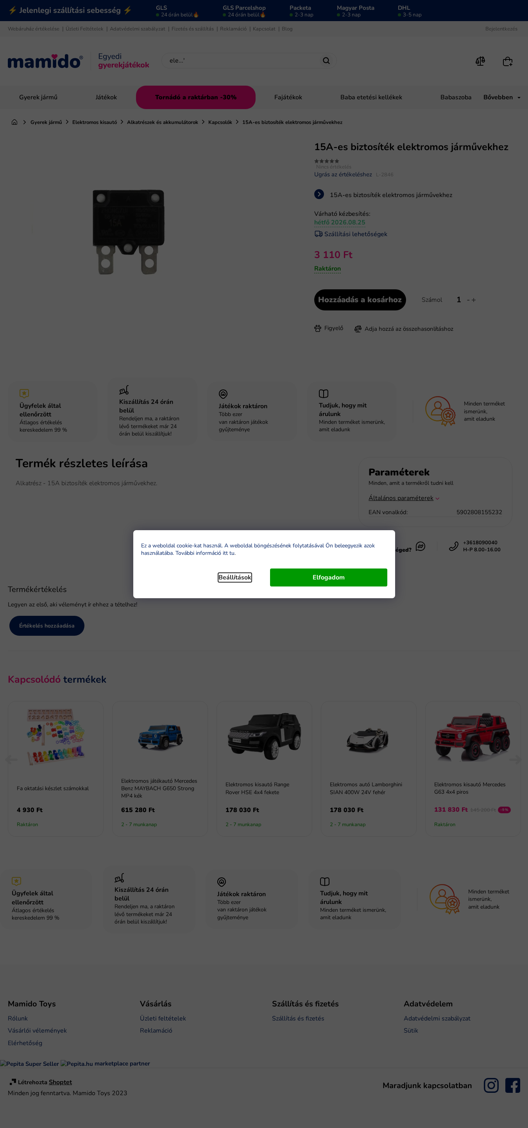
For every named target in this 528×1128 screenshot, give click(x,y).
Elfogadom (329, 577)
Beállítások (234, 577)
